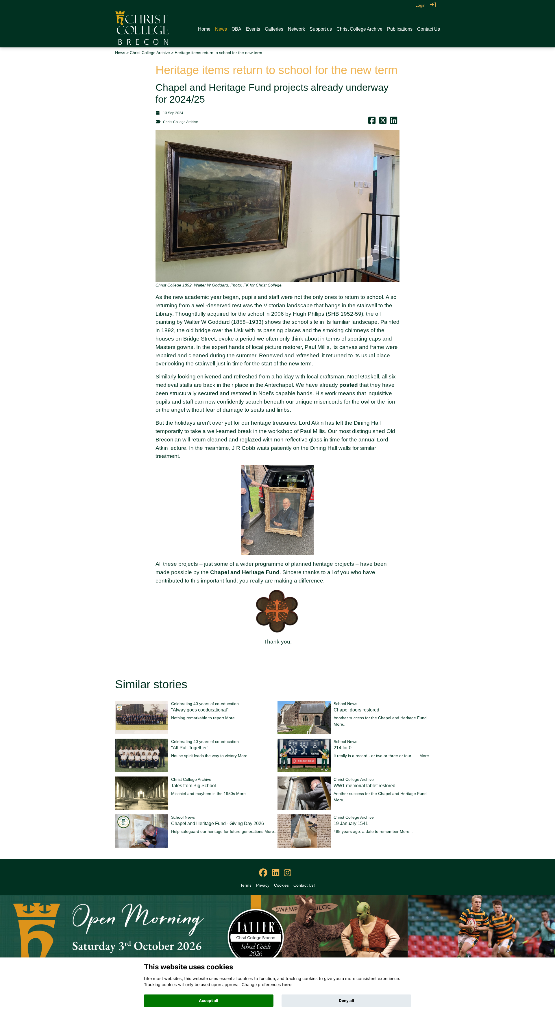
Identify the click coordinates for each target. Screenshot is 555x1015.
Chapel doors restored (356, 709)
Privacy (262, 885)
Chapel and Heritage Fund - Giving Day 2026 (217, 823)
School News (345, 703)
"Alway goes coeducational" (200, 709)
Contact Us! (304, 885)
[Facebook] (263, 873)
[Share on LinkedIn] (393, 122)
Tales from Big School (193, 785)
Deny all (346, 1000)
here (287, 984)
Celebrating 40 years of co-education (205, 703)
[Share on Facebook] (371, 122)
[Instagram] (287, 873)
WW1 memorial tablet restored (364, 785)
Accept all (208, 1000)
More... (231, 718)
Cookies (281, 885)
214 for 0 (343, 747)
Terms (245, 885)
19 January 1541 (351, 823)
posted (348, 385)
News (120, 52)
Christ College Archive (150, 52)
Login (420, 5)
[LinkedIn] (275, 873)
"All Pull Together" (189, 747)
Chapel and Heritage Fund (245, 572)
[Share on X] (382, 122)
